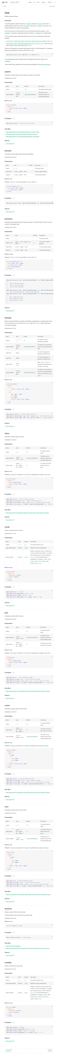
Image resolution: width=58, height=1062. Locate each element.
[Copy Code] (51, 54)
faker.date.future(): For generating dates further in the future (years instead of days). (28, 894)
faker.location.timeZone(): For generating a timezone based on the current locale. (27, 948)
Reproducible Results (44, 64)
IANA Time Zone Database (13, 946)
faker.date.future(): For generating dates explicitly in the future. (22, 136)
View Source (9, 143)
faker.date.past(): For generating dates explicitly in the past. (22, 134)
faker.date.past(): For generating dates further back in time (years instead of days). (28, 792)
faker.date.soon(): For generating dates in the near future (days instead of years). (27, 512)
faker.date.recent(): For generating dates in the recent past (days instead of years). (28, 691)
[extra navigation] (55, 2)
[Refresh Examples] (13, 118)
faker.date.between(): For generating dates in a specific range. (22, 132)
